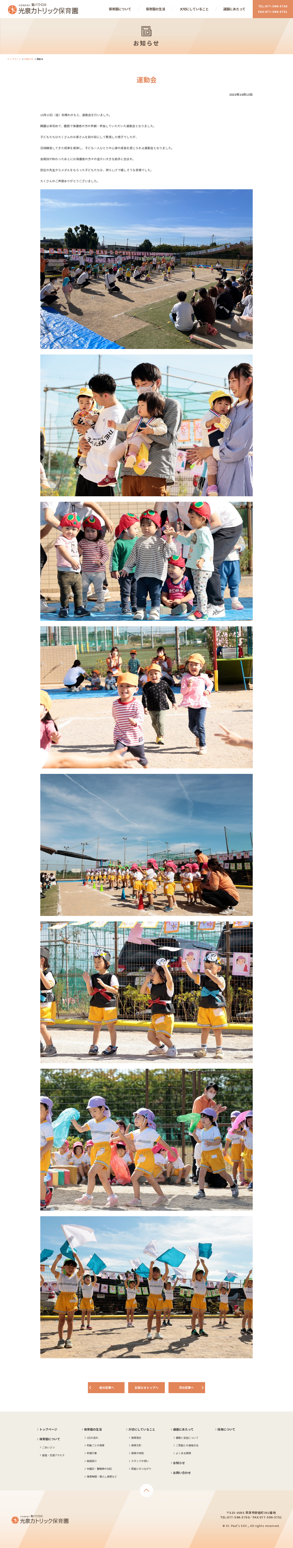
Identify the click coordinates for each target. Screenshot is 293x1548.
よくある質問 (183, 1453)
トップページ (14, 59)
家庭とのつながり (141, 1468)
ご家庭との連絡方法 (187, 1445)
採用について (226, 1429)
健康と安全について (187, 1437)
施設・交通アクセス (53, 1455)
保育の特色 (137, 1453)
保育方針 (136, 1445)
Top (146, 1490)
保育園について (120, 8)
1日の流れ (92, 1437)
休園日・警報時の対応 (99, 1468)
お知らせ (28, 59)
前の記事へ (106, 1387)
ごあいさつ (48, 1447)
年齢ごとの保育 (95, 1445)
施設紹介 (92, 1461)
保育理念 (136, 1437)
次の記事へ (186, 1387)
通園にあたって (234, 8)
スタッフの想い (140, 1461)
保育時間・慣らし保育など (102, 1476)
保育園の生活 (155, 8)
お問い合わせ (182, 1472)
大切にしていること (194, 8)
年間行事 (92, 1453)
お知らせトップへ (146, 1387)
